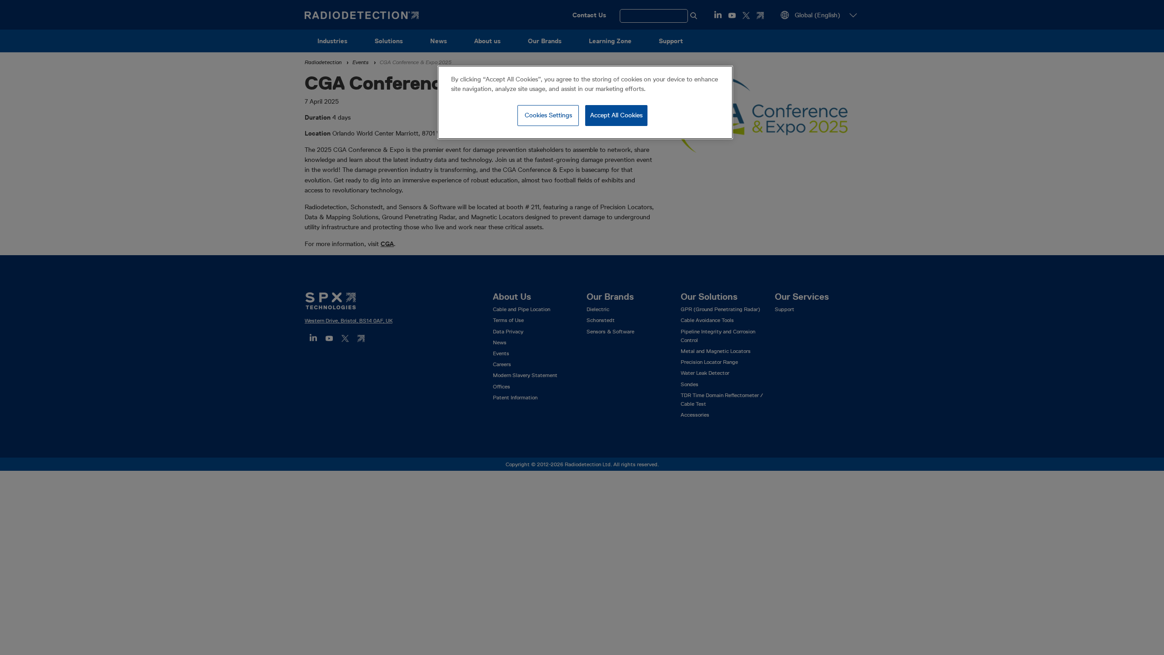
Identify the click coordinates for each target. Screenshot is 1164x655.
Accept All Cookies (616, 115)
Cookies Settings (548, 115)
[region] (585, 102)
